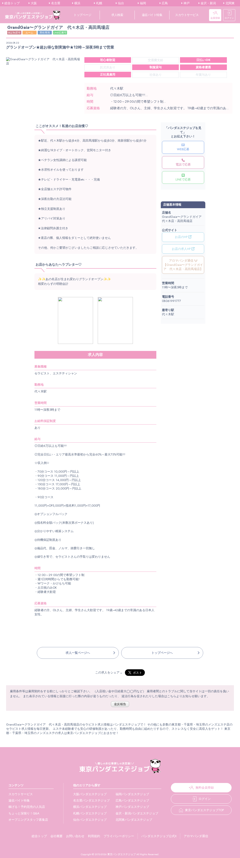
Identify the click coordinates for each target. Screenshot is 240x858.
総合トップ (12, 3)
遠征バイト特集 (152, 15)
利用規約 (94, 836)
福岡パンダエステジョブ (132, 794)
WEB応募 (183, 149)
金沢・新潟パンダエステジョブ (137, 813)
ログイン (229, 18)
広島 (164, 3)
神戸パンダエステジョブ (132, 807)
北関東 (230, 3)
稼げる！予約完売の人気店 (26, 807)
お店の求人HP (181, 249)
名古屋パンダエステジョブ (91, 800)
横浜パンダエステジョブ (90, 807)
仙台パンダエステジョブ (90, 819)
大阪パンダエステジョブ (90, 794)
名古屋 (55, 3)
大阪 (33, 3)
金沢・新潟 (208, 3)
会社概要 (56, 836)
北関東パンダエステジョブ (134, 819)
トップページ (82, 15)
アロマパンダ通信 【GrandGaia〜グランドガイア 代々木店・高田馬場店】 (183, 264)
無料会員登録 (204, 787)
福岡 (142, 3)
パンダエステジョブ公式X (158, 836)
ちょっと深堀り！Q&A (23, 813)
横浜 (76, 3)
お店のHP (181, 237)
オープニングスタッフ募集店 (28, 819)
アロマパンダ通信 (196, 836)
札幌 (98, 3)
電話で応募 (183, 164)
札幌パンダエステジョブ (90, 813)
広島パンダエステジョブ (132, 800)
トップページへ (162, 653)
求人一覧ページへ (78, 653)
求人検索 (117, 15)
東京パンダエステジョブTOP (204, 810)
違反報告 (120, 704)
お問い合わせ (75, 836)
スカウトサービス (187, 15)
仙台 (120, 3)
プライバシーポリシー (119, 836)
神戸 (186, 3)
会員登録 (215, 18)
